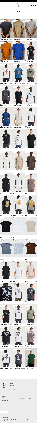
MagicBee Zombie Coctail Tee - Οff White (4, 83)
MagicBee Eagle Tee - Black (4, 346)
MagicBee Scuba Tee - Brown (28, 259)
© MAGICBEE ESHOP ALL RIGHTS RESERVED (9, 419)
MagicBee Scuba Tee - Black (3, 237)
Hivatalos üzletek (11, 386)
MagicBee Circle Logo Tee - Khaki (29, 325)
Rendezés (32, 15)
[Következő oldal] (22, 375)
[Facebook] (1, 389)
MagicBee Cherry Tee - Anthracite (4, 105)
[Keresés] (33, 5)
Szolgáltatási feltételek (5, 400)
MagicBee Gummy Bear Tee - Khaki (29, 215)
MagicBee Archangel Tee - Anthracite (29, 303)
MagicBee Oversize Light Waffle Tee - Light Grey (29, 40)
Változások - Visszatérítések (5, 397)
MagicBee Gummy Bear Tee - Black (4, 215)
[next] (11, 29)
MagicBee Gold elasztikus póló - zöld (29, 368)
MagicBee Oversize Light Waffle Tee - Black (4, 40)
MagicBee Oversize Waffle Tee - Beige (17, 171)
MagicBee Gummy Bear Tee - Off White (17, 215)
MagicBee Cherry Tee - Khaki (29, 83)
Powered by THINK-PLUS (5, 420)
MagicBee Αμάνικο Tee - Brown (29, 193)
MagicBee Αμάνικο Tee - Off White (17, 193)
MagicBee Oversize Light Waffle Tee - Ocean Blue (17, 61)
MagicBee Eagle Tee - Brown (28, 346)
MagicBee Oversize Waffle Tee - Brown (29, 171)
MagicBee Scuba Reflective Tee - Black (4, 281)
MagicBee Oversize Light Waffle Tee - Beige (17, 40)
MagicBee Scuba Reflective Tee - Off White (17, 281)
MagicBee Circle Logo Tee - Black (4, 325)
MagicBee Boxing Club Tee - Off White (4, 368)
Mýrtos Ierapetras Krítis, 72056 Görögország (26, 398)
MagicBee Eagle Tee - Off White (17, 346)
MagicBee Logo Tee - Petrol (4, 127)
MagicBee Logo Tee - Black (17, 105)
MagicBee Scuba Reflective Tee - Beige (29, 281)
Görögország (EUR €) (5, 417)
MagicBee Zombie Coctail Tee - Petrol (17, 83)
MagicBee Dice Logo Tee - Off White (17, 149)
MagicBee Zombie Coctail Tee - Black (29, 61)
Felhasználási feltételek (12, 389)
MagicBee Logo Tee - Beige (17, 127)
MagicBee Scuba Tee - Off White (17, 237)
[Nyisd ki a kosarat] (35, 5)
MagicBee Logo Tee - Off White (29, 105)
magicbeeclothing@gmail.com (26, 396)
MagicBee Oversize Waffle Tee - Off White (4, 171)
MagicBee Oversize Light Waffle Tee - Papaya (4, 61)
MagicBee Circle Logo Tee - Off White (17, 325)
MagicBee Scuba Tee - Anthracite (3, 259)
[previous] (1, 29)
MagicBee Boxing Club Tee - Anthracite (17, 368)
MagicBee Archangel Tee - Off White (17, 303)
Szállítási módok (4, 396)
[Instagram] (3, 389)
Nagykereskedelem (11, 385)
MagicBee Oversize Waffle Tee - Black (29, 149)
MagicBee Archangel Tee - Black (4, 303)
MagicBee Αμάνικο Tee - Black (4, 193)
